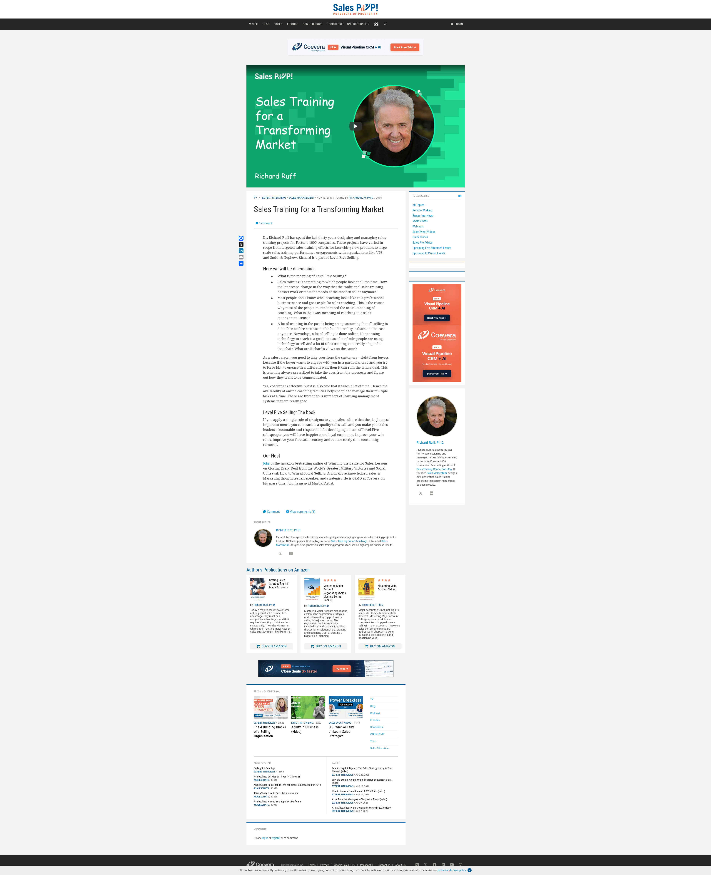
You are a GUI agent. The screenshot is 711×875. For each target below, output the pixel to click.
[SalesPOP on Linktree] (417, 865)
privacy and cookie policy (452, 870)
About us (400, 865)
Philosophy (366, 865)
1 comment (265, 223)
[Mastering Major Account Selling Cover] (366, 589)
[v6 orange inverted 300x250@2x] (437, 304)
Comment (274, 511)
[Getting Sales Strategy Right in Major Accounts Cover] (258, 589)
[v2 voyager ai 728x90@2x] (325, 668)
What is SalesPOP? (344, 865)
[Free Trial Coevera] (355, 47)
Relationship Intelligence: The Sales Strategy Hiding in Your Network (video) (362, 769)
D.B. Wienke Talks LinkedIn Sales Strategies (342, 731)
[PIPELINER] (376, 24)
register (276, 838)
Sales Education (358, 24)
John (266, 463)
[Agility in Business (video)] (308, 707)
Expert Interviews (274, 197)
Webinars (418, 226)
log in (265, 838)
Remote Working (422, 210)
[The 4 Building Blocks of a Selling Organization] (271, 707)
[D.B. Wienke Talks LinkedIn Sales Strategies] (346, 707)
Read (266, 24)
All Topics (418, 205)
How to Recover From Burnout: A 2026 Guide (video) (358, 791)
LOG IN (458, 24)
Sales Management (301, 197)
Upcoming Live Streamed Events (432, 248)
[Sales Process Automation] (437, 353)
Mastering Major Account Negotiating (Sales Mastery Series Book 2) (334, 593)
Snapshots (376, 727)
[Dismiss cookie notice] (470, 870)
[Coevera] (263, 865)
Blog (372, 706)
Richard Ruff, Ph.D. (361, 197)
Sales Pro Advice (423, 242)
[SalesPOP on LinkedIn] (291, 553)
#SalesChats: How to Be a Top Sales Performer (278, 801)
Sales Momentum (437, 473)
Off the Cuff (377, 734)
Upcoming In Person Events (429, 253)
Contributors (312, 24)
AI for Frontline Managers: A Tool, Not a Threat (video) (359, 799)
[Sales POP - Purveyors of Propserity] (355, 9)
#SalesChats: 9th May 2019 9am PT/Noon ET (277, 776)
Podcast (375, 713)
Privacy (324, 865)
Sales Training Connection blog (348, 541)
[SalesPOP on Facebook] (434, 865)
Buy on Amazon (274, 646)
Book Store (335, 24)
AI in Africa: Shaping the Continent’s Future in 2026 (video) (361, 807)
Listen (278, 24)
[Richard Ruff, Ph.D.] (263, 537)
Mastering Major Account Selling (387, 587)
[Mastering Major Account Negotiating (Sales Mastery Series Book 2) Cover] (312, 590)
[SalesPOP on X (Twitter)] (280, 553)
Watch (253, 24)
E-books (292, 24)
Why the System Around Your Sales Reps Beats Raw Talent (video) (361, 781)
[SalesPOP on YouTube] (452, 865)
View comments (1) (302, 511)
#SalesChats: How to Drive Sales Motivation (276, 793)
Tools (373, 741)
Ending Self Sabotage (265, 768)
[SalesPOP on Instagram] (461, 865)
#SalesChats (261, 779)
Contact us (384, 865)
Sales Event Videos (340, 722)
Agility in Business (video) (305, 729)
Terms (312, 865)
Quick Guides (420, 237)
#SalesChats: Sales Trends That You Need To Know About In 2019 (287, 785)
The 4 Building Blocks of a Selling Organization (270, 731)
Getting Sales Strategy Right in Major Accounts (279, 583)
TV (255, 197)
